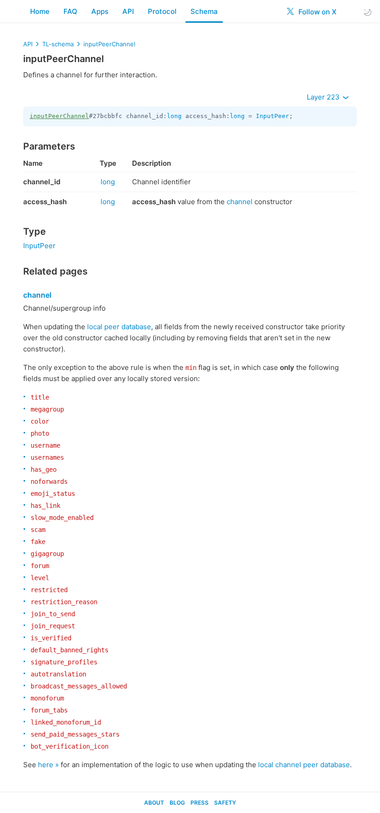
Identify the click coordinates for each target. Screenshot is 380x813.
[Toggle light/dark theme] (367, 12)
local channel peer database (304, 764)
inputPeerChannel (109, 44)
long (174, 116)
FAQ (70, 11)
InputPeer (272, 116)
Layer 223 (324, 97)
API (128, 11)
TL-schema (58, 44)
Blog (177, 802)
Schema (204, 11)
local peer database (119, 326)
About (154, 802)
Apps (99, 11)
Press (199, 802)
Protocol (162, 11)
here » (48, 764)
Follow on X (316, 11)
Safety (225, 802)
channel (240, 201)
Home (40, 11)
